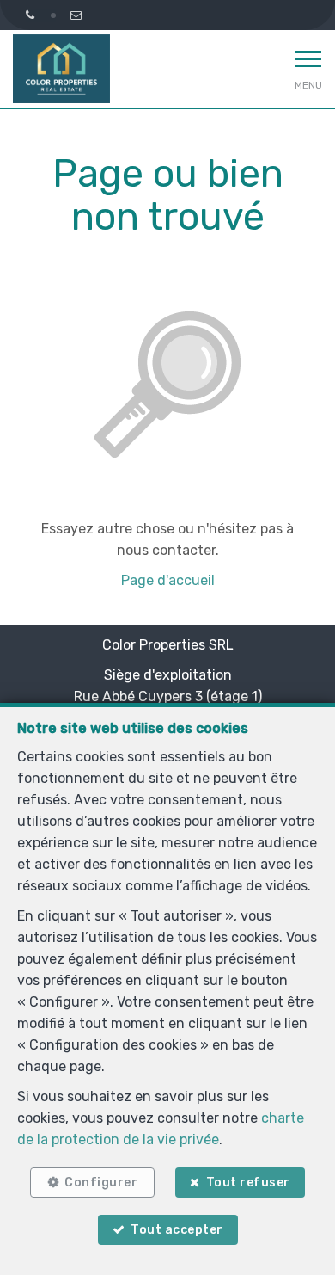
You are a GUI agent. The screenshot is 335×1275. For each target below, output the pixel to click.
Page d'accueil (168, 580)
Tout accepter (177, 1230)
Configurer (100, 1182)
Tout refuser (248, 1182)
